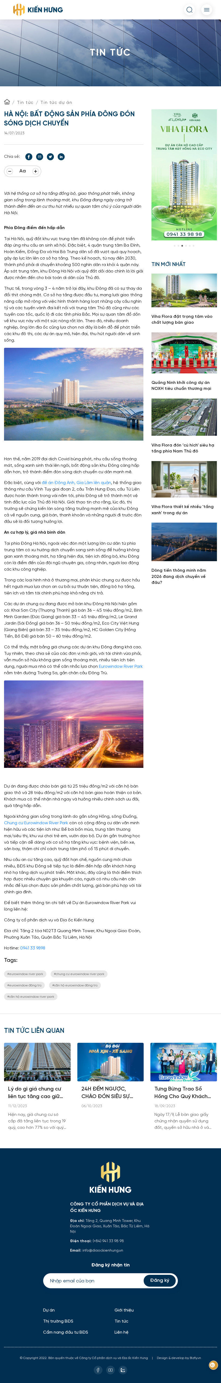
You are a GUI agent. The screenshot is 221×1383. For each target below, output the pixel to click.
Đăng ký (159, 1280)
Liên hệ (122, 1332)
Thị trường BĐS (58, 1321)
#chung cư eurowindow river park (79, 974)
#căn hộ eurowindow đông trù (75, 985)
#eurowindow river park (25, 974)
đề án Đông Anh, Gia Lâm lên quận (76, 482)
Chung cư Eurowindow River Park (36, 823)
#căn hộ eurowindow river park (30, 996)
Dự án (49, 1310)
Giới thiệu (124, 1310)
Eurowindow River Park (121, 666)
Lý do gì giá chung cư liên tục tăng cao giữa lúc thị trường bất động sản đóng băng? (37, 1093)
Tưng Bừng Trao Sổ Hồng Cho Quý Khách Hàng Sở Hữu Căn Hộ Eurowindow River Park (182, 1093)
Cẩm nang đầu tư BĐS (65, 1332)
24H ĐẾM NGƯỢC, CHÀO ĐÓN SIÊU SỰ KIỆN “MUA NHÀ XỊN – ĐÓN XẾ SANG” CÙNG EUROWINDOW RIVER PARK (108, 1093)
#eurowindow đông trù (24, 985)
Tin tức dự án (56, 102)
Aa (22, 171)
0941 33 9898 (32, 948)
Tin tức (25, 102)
